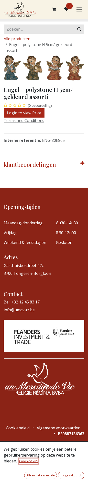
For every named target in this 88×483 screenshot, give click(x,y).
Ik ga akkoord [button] (71, 475)
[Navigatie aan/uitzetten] (79, 9)
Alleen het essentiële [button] (40, 475)
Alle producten (17, 38)
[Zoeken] (79, 29)
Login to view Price (24, 113)
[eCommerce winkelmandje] (53, 9)
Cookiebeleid (28, 461)
